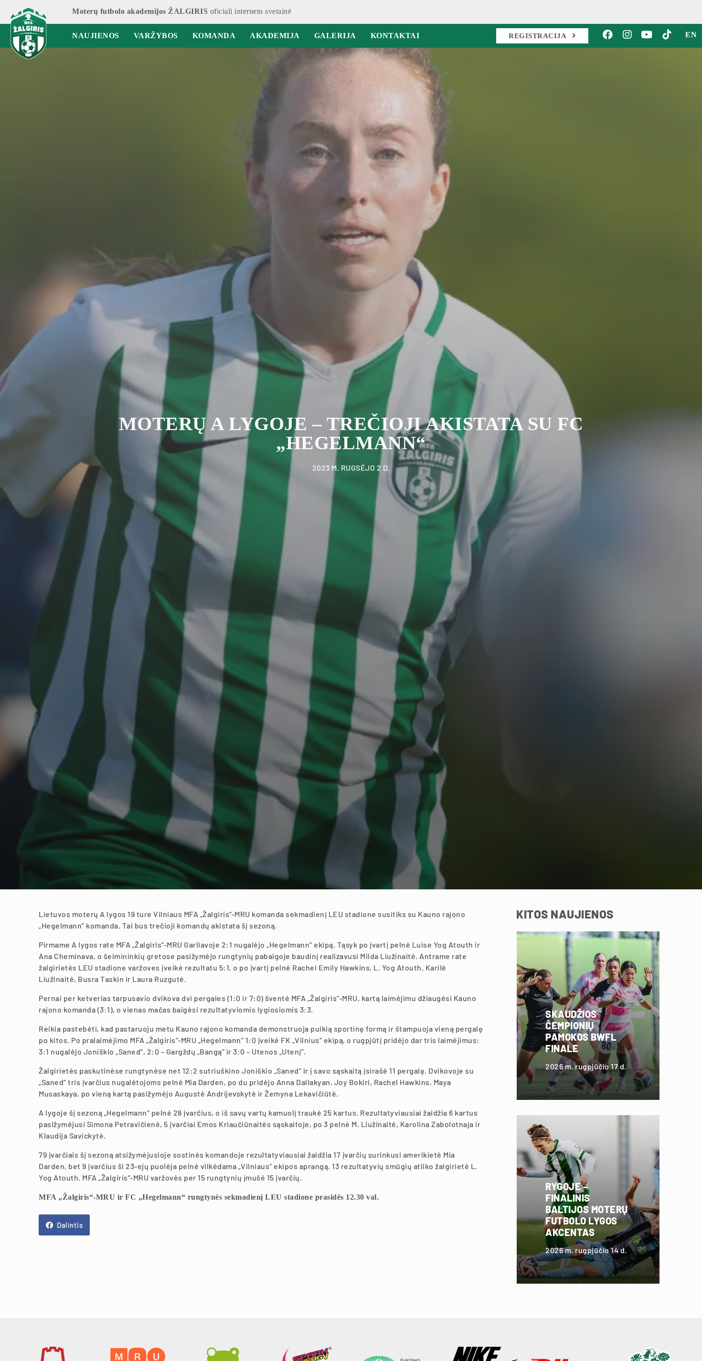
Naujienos (95, 36)
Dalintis (69, 1225)
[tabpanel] (351, 466)
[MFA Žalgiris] (28, 33)
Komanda (214, 36)
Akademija (275, 36)
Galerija (335, 36)
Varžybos (156, 36)
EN (691, 35)
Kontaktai (395, 36)
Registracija (538, 36)
